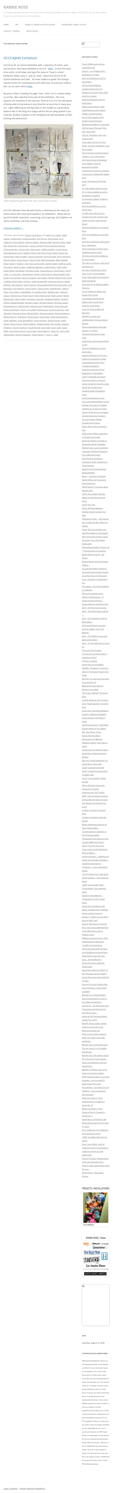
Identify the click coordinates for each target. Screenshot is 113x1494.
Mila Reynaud (36, 306)
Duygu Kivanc (23, 260)
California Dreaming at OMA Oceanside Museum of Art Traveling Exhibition (94, 362)
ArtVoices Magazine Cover (93, 398)
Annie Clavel (53, 238)
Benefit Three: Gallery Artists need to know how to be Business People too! (94, 1027)
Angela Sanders (29, 238)
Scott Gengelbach (25, 320)
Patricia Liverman (56, 310)
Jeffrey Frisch (60, 278)
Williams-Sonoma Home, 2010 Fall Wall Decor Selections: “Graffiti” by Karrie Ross (95, 942)
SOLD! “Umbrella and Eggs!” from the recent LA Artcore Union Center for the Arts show (95, 380)
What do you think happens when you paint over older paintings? (94, 1038)
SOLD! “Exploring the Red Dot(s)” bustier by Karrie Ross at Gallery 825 (94, 771)
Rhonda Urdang (19, 313)
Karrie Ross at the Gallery (93, 664)
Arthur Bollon (18, 242)
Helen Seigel (9, 270)
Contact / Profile (12, 31)
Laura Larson (43, 288)
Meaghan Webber (52, 299)
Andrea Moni (16, 238)
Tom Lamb (64, 331)
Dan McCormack (44, 253)
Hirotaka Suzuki (32, 270)
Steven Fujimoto (20, 327)
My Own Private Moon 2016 (94, 270)
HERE (51, 68)
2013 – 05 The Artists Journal (94, 607)
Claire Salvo (35, 249)
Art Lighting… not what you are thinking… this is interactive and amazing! (95, 1091)
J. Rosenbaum (27, 274)
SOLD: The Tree (88, 504)
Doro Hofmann (63, 256)
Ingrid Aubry (59, 270)
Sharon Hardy (54, 320)
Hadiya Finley (50, 267)
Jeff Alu (51, 278)
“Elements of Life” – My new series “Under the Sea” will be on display (95, 522)
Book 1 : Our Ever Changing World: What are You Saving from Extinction (94, 480)
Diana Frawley (21, 256)
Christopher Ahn (11, 249)
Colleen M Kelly (47, 249)
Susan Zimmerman (17, 331)
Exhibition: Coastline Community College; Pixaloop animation (95, 199)
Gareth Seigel (51, 263)
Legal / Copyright (10, 1489)
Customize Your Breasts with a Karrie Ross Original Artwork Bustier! (95, 753)
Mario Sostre (28, 295)
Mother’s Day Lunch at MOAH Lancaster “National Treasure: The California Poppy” (95, 451)
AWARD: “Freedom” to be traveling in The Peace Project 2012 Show (95, 672)
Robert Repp (33, 317)
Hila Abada (19, 270)
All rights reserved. (92, 1464)
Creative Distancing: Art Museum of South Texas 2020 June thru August (95, 92)
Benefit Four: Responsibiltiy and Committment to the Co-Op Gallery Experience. (94, 999)
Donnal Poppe (50, 256)
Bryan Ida (12, 246)
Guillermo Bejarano (34, 267)
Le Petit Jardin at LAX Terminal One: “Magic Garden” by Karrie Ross (95, 704)
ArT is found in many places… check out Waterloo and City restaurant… (94, 1062)
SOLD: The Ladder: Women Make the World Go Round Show (93, 497)
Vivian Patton (37, 334)
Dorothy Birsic (10, 260)
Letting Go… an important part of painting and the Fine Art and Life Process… (95, 1009)
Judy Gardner (17, 285)
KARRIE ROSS (16, 7)
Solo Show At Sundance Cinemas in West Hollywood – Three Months (95, 462)
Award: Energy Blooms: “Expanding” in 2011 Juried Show (93, 899)
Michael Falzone (46, 302)
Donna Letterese (35, 256)
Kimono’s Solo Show (91, 305)
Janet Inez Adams (29, 278)
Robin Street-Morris (59, 317)
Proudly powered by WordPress (32, 1489)
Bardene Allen (46, 242)
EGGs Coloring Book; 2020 (93, 106)
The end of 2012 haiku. (92, 650)
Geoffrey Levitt (64, 263)
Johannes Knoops (55, 281)
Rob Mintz (22, 317)
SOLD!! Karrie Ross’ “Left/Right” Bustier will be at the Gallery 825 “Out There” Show (95, 728)
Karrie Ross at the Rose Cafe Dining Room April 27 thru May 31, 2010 (95, 1123)
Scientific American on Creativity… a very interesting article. (94, 867)
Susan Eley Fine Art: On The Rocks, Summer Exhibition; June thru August (95, 146)
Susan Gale (45, 327)
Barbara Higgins (32, 242)
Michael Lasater (61, 302)
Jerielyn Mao (17, 281)
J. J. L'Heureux (15, 274)
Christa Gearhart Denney (54, 246)
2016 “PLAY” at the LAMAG (93, 273)
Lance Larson (30, 288)
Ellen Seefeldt (62, 260)
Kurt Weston (18, 288)
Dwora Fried (35, 260)
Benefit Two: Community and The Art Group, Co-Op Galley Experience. (95, 1048)
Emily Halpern (10, 263)
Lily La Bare (14, 292)
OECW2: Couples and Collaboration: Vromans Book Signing (95, 320)
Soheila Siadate (43, 324)
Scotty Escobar (40, 320)
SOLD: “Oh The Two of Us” (93, 845)
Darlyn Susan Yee (60, 253)
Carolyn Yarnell (36, 246)
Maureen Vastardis (35, 299)
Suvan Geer (31, 331)
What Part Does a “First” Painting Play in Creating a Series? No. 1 (93, 1112)
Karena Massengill (45, 285)
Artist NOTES (32, 31)
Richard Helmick (47, 313)
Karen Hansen (30, 285)
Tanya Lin (55, 331)
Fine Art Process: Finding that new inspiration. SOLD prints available (94, 988)
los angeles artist (39, 292)
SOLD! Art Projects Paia (92, 387)
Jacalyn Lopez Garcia (43, 274)
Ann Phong (42, 238)
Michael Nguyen (11, 306)
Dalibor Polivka (29, 253)
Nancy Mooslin (61, 306)
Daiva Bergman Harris (13, 253)
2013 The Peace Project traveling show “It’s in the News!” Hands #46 (95, 540)
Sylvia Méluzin (43, 331)
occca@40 (31, 310)
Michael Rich (24, 306)
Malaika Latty (53, 292)
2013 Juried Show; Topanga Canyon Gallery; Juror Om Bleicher (93, 629)
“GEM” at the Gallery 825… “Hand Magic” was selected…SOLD (94, 888)
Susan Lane (56, 327)
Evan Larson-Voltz (37, 263)
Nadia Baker (48, 306)
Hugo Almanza (46, 270)
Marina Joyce (16, 295)
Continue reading (13, 228)
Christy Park (24, 249)
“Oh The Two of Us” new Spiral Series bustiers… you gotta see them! (95, 878)
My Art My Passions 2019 (93, 117)
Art (17, 24)
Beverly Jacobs (59, 242)
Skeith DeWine (29, 324)
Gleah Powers (20, 267)
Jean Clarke (42, 278)
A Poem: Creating (89, 661)
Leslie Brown (55, 288)
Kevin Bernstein (60, 285)
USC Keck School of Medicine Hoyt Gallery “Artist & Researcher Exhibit (94, 163)
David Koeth (9, 256)
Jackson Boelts (59, 274)
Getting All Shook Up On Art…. (95, 355)
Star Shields (56, 324)
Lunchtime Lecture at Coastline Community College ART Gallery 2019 (95, 174)
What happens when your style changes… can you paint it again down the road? (95, 1080)
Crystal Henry (61, 249)
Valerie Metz (9, 334)
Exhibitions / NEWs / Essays (74, 24)
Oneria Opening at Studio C (94, 416)
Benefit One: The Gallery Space (95, 1055)
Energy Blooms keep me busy (95, 799)
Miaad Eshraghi (17, 302)
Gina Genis (8, 267)
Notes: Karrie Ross (33, 235)
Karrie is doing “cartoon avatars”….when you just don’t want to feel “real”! (95, 917)
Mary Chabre (20, 299)
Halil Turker (62, 267)
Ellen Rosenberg (48, 260)
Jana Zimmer (15, 278)
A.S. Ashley (56, 235)
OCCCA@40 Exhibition (20, 58)
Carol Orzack (23, 246)
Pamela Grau (42, 310)
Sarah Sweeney (10, 320)
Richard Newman (62, 313)
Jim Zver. (27, 281)
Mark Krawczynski (42, 295)
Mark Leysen (56, 295)
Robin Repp (44, 317)
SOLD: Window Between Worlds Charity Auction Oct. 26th (94, 512)
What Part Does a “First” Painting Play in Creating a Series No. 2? (93, 1102)
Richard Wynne (10, 317)
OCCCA (23, 310)
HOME (6, 24)
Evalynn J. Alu (22, 263)
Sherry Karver (16, 324)
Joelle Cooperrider (39, 281)
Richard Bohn (33, 313)
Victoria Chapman (23, 334)
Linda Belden (25, 292)
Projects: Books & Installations (40, 24)
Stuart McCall (34, 327)
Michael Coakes (32, 302)
